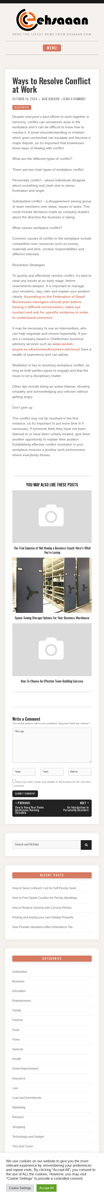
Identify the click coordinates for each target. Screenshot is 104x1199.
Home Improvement (25, 1068)
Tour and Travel (22, 1146)
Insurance (18, 1078)
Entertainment (21, 1000)
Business (22, 107)
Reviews (18, 1117)
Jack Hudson (50, 99)
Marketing (18, 1107)
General (17, 1049)
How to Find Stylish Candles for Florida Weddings (44, 898)
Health (16, 1059)
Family (16, 1010)
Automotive (19, 971)
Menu (52, 47)
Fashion (17, 1020)
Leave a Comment (74, 99)
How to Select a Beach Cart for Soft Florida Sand (44, 888)
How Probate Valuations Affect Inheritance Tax (42, 927)
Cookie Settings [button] (20, 1188)
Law (15, 1088)
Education (19, 991)
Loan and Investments (26, 1098)
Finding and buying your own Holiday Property (42, 917)
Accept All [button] (46, 1188)
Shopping (18, 1127)
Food (15, 1030)
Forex (16, 1039)
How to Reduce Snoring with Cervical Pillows (42, 907)
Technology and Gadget (28, 1136)
